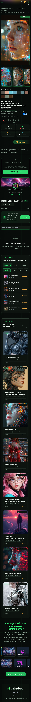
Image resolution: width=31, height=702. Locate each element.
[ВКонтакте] (24, 114)
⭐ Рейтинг (24, 265)
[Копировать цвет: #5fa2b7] (16, 91)
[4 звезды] (16, 120)
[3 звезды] (13, 120)
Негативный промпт (9, 153)
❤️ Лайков (16, 265)
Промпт (24, 150)
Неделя (14, 270)
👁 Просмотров (7, 264)
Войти (25, 217)
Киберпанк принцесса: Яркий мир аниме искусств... (15, 500)
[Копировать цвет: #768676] (8, 95)
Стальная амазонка (12, 357)
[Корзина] (28, 2)
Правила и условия (18, 696)
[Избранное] (25, 2)
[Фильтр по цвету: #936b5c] (26, 92)
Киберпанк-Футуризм (13, 573)
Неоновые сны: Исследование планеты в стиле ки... (14, 538)
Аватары (10, 113)
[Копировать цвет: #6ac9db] (12, 91)
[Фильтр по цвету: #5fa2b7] (15, 92)
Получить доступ (15, 172)
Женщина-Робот (11, 429)
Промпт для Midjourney (11, 111)
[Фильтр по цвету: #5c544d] (3, 92)
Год (26, 270)
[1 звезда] (8, 120)
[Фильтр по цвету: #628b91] (22, 92)
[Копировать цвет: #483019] (12, 95)
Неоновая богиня (11, 464)
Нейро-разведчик (13, 116)
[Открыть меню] (2, 2)
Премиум (21, 142)
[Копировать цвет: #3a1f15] (4, 95)
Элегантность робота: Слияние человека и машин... (15, 393)
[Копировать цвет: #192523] (20, 91)
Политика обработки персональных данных (16, 698)
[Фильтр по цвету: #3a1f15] (3, 96)
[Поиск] (22, 2)
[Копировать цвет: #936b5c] (28, 91)
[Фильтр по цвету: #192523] (19, 92)
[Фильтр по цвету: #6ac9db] (11, 92)
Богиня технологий (12, 608)
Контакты (9, 696)
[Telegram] (26, 114)
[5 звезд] (18, 120)
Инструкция (14, 150)
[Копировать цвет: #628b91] (24, 91)
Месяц (20, 270)
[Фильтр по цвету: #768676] (7, 96)
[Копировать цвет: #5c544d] (4, 91)
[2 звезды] (11, 120)
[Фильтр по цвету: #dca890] (7, 92)
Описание (5, 150)
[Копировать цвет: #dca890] (8, 91)
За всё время (7, 270)
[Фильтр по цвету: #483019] (11, 96)
